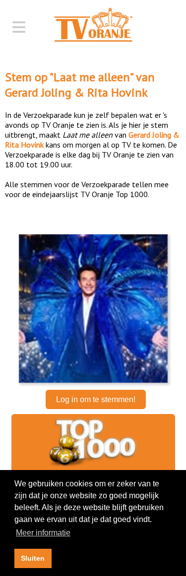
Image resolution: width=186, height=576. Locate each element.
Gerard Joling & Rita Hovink (76, 92)
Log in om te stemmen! (95, 399)
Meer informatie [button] (43, 532)
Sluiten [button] (33, 558)
